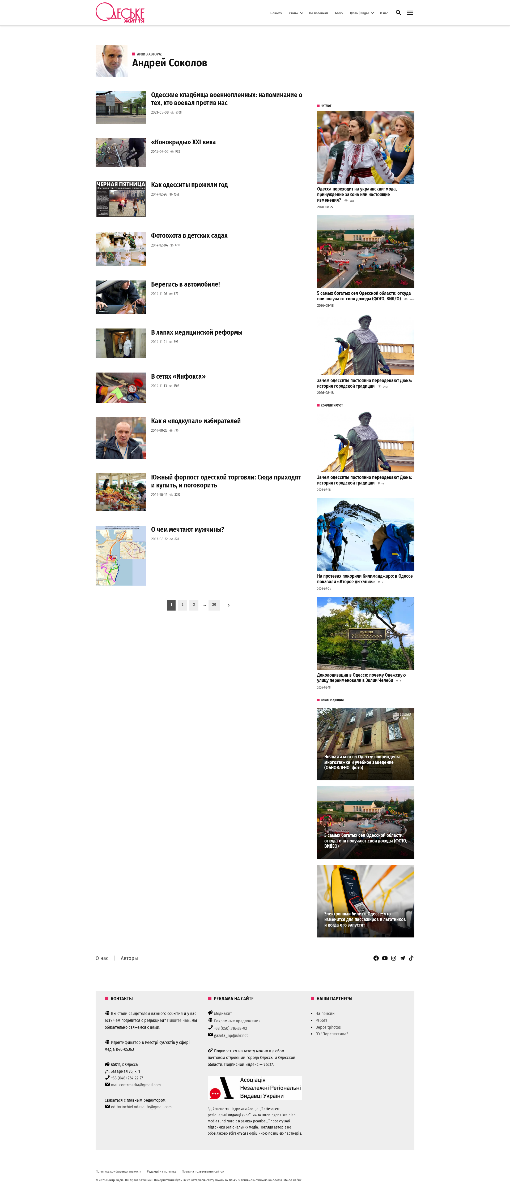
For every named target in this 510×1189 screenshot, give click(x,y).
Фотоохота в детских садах (189, 235)
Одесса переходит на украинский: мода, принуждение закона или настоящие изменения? (357, 194)
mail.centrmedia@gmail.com (136, 1084)
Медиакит (223, 1013)
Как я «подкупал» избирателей (196, 421)
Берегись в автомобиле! (185, 284)
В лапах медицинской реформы (197, 332)
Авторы (129, 958)
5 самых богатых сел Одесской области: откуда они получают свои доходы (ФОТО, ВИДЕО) (364, 296)
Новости (276, 13)
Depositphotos (328, 1027)
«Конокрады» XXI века (183, 142)
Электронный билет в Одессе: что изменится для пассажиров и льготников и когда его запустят (365, 919)
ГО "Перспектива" (332, 1033)
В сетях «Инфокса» (178, 376)
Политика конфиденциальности (119, 1171)
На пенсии (325, 1013)
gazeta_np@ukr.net (231, 1035)
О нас (384, 13)
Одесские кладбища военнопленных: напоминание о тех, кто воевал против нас (226, 99)
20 (214, 604)
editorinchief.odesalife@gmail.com (141, 1106)
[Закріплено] (410, 13)
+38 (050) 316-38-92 (230, 1028)
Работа (322, 1020)
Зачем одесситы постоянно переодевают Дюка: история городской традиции (364, 383)
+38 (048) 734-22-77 (127, 1077)
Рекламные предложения (237, 1020)
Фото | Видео (359, 13)
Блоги (339, 13)
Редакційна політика (161, 1171)
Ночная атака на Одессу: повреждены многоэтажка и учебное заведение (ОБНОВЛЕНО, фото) (362, 762)
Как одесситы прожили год (189, 185)
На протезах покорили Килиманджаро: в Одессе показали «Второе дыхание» (365, 579)
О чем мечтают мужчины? (187, 529)
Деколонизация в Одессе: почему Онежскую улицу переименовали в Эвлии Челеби (361, 678)
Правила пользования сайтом (203, 1171)
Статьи (294, 13)
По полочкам (318, 13)
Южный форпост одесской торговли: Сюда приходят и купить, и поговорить (226, 481)
